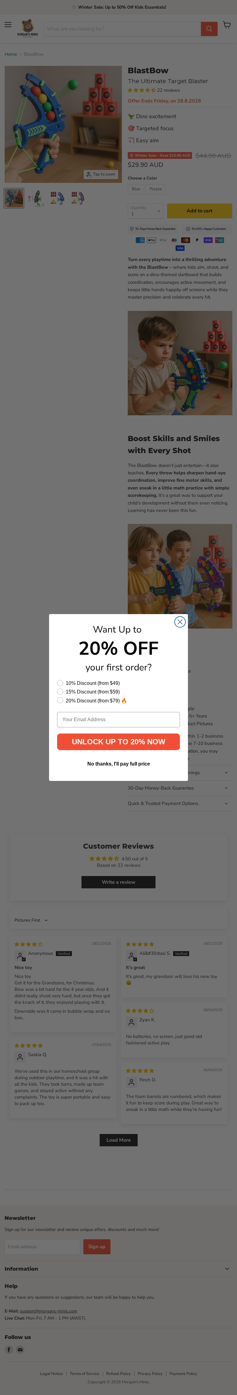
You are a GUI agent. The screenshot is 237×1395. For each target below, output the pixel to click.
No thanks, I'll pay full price (118, 763)
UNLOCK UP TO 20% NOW (118, 742)
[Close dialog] (180, 622)
